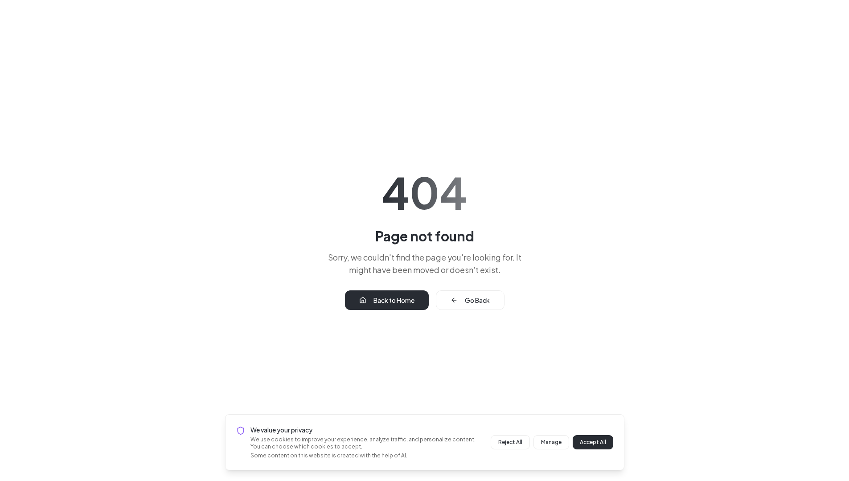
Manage (551, 442)
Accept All (593, 442)
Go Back (477, 300)
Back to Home (393, 300)
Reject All (510, 442)
